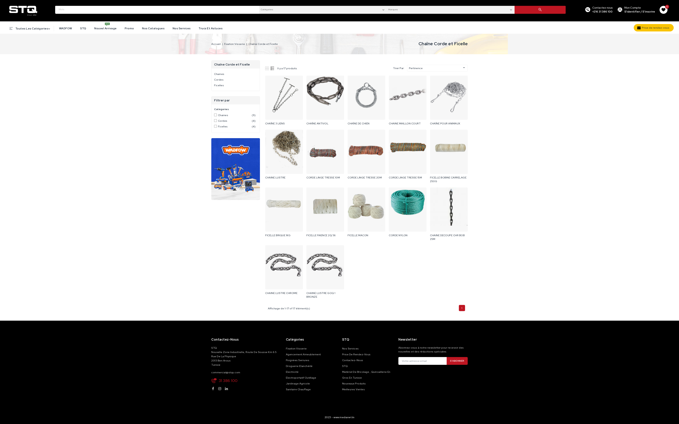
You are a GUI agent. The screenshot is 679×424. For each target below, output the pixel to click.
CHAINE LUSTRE (275, 177)
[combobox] (323, 9)
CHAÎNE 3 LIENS (275, 123)
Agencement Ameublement (303, 354)
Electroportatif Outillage (301, 377)
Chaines (219, 74)
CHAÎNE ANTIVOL (317, 123)
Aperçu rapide (298, 82)
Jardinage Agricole (298, 383)
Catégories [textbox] (267, 9)
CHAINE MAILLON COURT (405, 123)
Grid (267, 68)
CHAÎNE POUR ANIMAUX (445, 123)
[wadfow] (235, 169)
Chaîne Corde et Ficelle (232, 64)
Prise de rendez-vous (655, 27)
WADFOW (65, 28)
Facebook (213, 389)
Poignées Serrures (297, 360)
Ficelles (219, 85)
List (272, 68)
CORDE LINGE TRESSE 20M (365, 177)
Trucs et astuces (210, 28)
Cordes (219, 79)
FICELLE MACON (358, 235)
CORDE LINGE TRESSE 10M (323, 177)
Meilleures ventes (353, 389)
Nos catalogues (153, 28)
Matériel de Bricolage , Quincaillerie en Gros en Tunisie (366, 374)
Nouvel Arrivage (105, 28)
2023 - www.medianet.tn (340, 417)
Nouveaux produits (354, 383)
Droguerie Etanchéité (299, 366)
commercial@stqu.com (225, 372)
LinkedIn (227, 389)
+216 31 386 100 (602, 11)
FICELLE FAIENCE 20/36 (321, 235)
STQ (83, 28)
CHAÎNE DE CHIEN (359, 123)
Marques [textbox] (393, 9)
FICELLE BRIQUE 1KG (278, 235)
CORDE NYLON (398, 235)
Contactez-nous (225, 339)
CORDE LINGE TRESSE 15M (405, 177)
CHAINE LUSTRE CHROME (281, 293)
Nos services (182, 28)
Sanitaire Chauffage (298, 389)
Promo (129, 28)
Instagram (220, 389)
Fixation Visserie (296, 348)
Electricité (292, 371)
